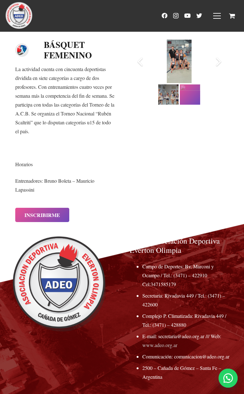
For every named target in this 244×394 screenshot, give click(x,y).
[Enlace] (19, 16)
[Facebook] (164, 15)
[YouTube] (187, 15)
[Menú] (217, 16)
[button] (228, 378)
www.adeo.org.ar (159, 345)
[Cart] (232, 16)
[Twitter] (199, 15)
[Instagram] (176, 16)
